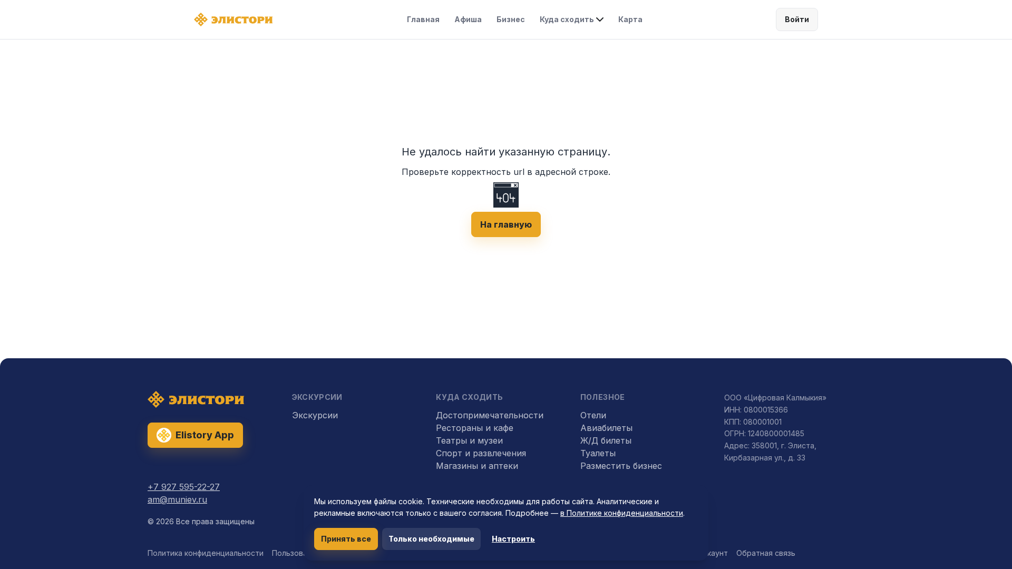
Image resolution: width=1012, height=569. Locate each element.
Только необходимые (431, 538)
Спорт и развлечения (481, 453)
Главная (423, 19)
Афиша (468, 19)
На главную (506, 224)
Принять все (346, 538)
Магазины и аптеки (477, 465)
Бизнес (511, 19)
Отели (593, 415)
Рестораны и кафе (474, 428)
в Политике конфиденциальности (621, 512)
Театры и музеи (469, 440)
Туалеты (598, 453)
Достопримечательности (489, 415)
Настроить (513, 538)
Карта (630, 19)
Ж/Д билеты (605, 440)
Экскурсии (315, 415)
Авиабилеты (606, 428)
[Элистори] (233, 19)
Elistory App (205, 434)
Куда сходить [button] (567, 19)
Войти (797, 19)
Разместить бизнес (621, 465)
